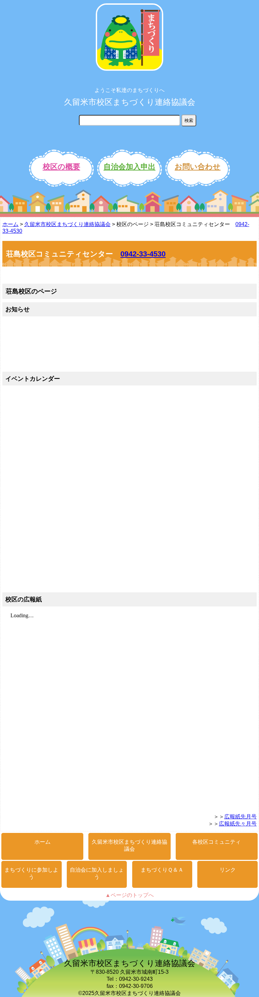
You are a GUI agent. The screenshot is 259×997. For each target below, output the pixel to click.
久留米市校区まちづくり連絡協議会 (129, 101)
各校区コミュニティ (216, 842)
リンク (228, 870)
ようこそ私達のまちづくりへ (129, 90)
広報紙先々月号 (238, 824)
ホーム (10, 224)
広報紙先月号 (240, 816)
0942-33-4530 (143, 254)
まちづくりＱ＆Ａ (162, 870)
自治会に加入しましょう (97, 873)
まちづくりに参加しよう (31, 873)
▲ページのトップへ (129, 895)
